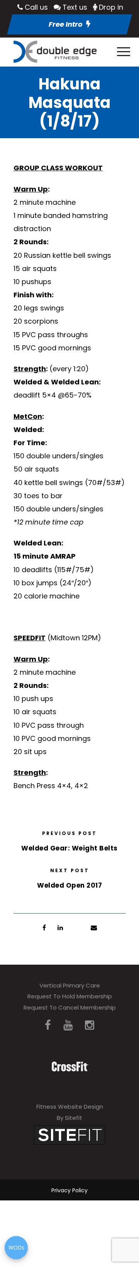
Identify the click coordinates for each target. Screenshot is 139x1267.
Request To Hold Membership (69, 996)
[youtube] (68, 1025)
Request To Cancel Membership (70, 1007)
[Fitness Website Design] (69, 1134)
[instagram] (89, 1025)
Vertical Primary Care (69, 985)
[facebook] (48, 1025)
